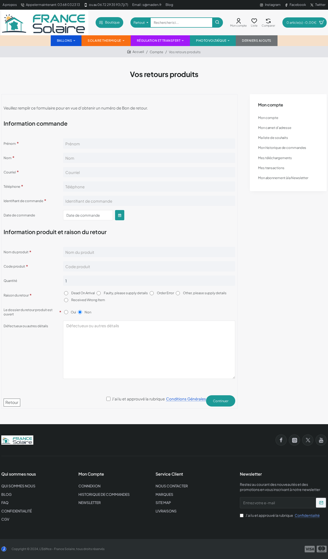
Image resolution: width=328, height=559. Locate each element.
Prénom (10, 143)
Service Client (169, 474)
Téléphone (12, 186)
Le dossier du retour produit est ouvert (28, 312)
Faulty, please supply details (125, 293)
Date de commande (19, 215)
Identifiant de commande (23, 201)
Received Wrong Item (88, 300)
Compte (156, 52)
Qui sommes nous (18, 474)
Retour (11, 402)
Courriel (10, 172)
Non (88, 312)
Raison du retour (16, 295)
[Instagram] (294, 440)
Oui (73, 312)
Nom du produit (16, 252)
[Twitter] (307, 440)
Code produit (14, 266)
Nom (8, 158)
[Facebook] (281, 440)
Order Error (165, 293)
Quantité (10, 281)
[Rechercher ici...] (217, 22)
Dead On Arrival (83, 293)
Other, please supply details (204, 293)
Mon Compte (91, 474)
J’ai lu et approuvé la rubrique (282, 515)
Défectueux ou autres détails (26, 326)
